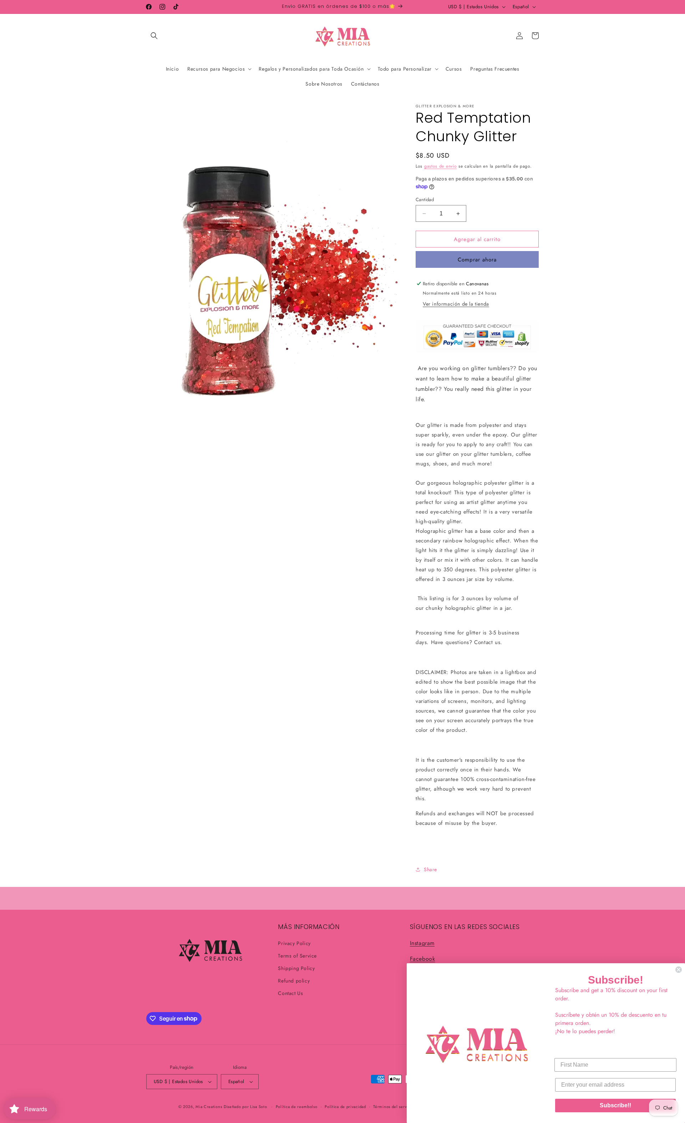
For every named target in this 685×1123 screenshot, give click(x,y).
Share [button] (430, 869)
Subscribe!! (615, 1105)
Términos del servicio (393, 1106)
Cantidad (425, 199)
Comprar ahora (477, 260)
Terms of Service (297, 955)
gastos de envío (440, 166)
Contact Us (290, 993)
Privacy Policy (294, 943)
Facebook (422, 959)
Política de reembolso (297, 1106)
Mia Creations (209, 1106)
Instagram (422, 943)
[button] (154, 36)
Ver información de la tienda (456, 303)
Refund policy (294, 980)
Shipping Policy (296, 968)
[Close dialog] (678, 969)
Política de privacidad (345, 1106)
